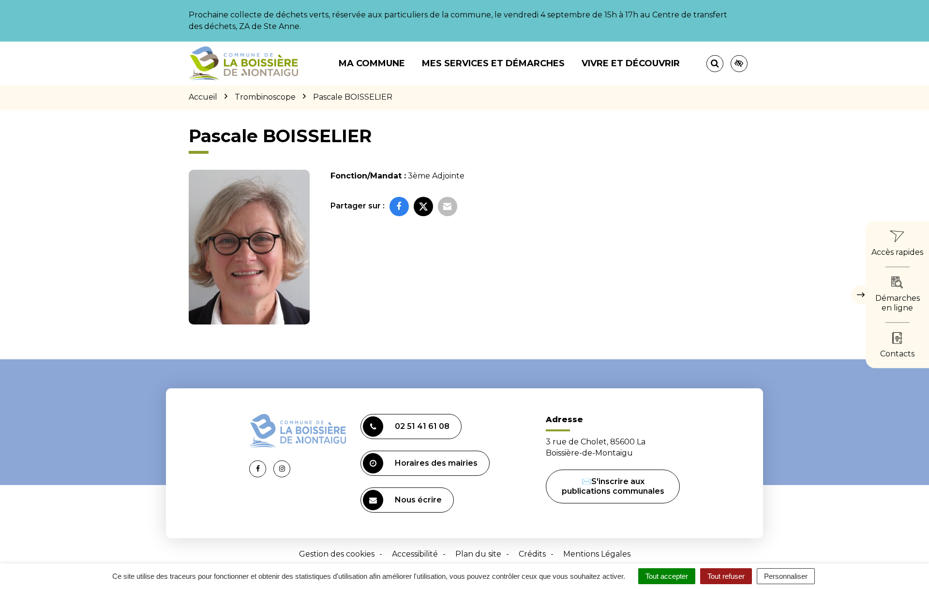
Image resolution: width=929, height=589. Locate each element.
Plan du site (478, 554)
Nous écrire (418, 499)
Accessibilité (415, 554)
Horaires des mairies (436, 463)
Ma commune (372, 63)
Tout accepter (666, 576)
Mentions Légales (596, 554)
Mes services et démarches (493, 63)
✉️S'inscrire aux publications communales (613, 486)
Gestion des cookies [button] (337, 554)
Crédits (532, 554)
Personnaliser (786, 576)
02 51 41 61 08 (422, 426)
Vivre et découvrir (631, 63)
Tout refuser (726, 576)
